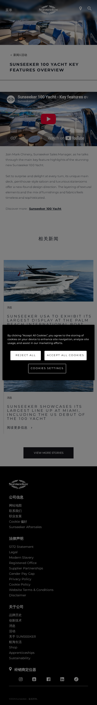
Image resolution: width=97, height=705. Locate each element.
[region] (48, 352)
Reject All (26, 355)
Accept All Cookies (65, 355)
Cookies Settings (47, 368)
